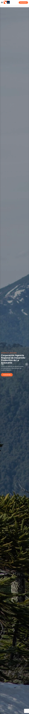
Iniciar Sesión (23, 2)
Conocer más (7, 374)
